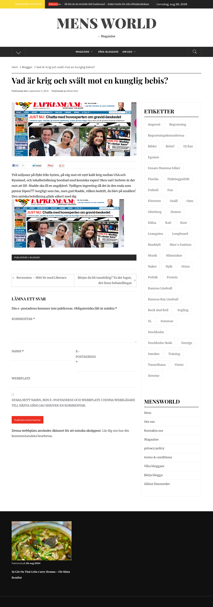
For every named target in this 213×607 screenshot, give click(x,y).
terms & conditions (158, 457)
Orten (185, 266)
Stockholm (156, 332)
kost (183, 223)
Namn (18, 351)
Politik (153, 277)
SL (150, 321)
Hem (147, 413)
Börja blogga (153, 475)
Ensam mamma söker (164, 168)
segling (183, 310)
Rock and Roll (158, 310)
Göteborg (155, 212)
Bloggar (35, 257)
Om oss (127, 51)
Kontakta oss (153, 431)
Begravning (177, 124)
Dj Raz (188, 146)
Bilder (152, 146)
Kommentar (23, 319)
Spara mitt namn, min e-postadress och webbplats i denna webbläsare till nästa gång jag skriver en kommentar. (73, 402)
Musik (152, 255)
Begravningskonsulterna (166, 135)
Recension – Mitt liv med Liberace (41, 278)
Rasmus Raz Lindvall (163, 299)
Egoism (153, 157)
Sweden (153, 354)
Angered (154, 124)
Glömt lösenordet (157, 484)
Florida (153, 179)
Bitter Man (72, 91)
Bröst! (170, 146)
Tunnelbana (157, 365)
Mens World (106, 22)
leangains (155, 234)
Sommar (167, 321)
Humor (176, 212)
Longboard (180, 234)
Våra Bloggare (108, 51)
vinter (179, 365)
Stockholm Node (160, 343)
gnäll (174, 201)
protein (172, 277)
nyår (169, 266)
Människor (174, 255)
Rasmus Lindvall (160, 288)
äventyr (153, 376)
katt (168, 223)
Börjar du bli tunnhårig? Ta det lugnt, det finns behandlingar (105, 280)
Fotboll (153, 190)
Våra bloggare (154, 466)
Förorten (154, 201)
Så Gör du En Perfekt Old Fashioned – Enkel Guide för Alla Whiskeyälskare (83, 4)
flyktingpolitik (178, 179)
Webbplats (20, 378)
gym (190, 201)
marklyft (154, 245)
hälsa (152, 223)
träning (174, 354)
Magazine (82, 51)
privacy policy (154, 448)
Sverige (186, 343)
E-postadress (84, 356)
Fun (170, 190)
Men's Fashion (180, 245)
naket (152, 266)
